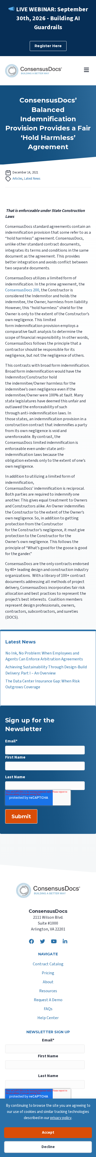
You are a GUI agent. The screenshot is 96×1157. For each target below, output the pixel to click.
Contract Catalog (48, 964)
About (48, 982)
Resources (48, 991)
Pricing (48, 973)
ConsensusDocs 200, (22, 290)
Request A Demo (48, 1000)
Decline (48, 1147)
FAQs (48, 1009)
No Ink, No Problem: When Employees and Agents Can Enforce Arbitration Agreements (44, 656)
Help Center (48, 1018)
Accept (48, 1132)
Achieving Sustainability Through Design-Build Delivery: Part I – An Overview (46, 670)
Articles (17, 178)
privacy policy (60, 1118)
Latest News (32, 178)
